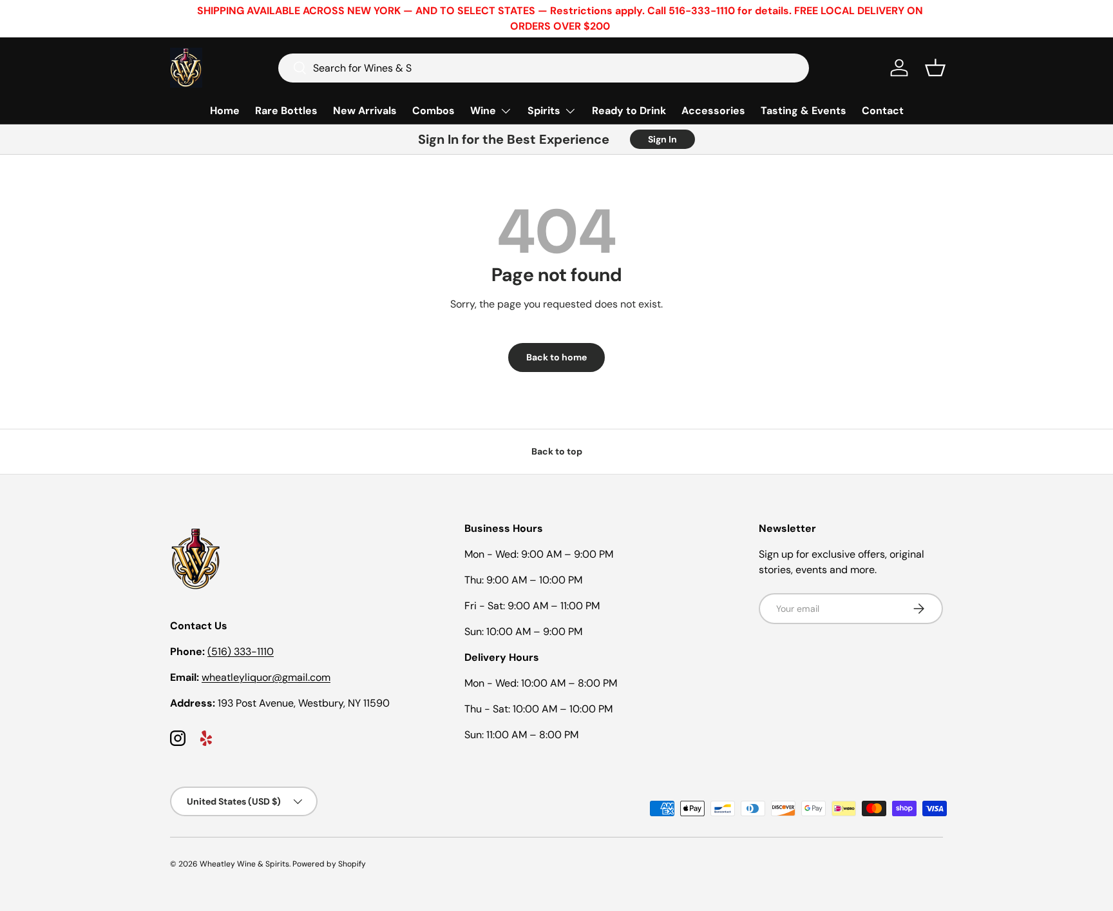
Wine (483, 110)
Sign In (662, 139)
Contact (883, 110)
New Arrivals (365, 110)
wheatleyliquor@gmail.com (266, 677)
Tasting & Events (803, 110)
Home (225, 110)
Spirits (544, 110)
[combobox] (543, 68)
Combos (433, 110)
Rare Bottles (286, 110)
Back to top (556, 451)
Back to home (556, 357)
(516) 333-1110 (240, 651)
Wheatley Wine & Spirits (244, 864)
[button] (935, 68)
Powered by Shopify (329, 864)
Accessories (713, 110)
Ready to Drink (629, 110)
